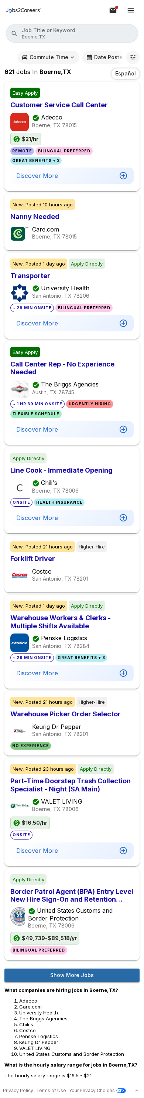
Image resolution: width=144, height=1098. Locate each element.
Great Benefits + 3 (36, 160)
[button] (72, 33)
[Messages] (113, 10)
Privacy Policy (18, 1090)
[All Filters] (133, 57)
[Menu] (130, 10)
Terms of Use (51, 1090)
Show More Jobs (72, 975)
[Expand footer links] (136, 1090)
